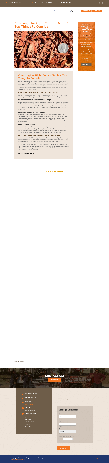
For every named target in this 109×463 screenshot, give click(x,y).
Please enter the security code (66, 436)
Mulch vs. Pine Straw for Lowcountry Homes (86, 28)
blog (87, 35)
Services (38, 11)
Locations (54, 11)
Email (27, 407)
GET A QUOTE (86, 10)
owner (83, 34)
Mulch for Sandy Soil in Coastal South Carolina (30, 289)
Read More (86, 64)
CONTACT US (54, 379)
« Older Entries (19, 361)
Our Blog (69, 11)
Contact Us (62, 11)
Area (60, 414)
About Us (31, 11)
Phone (28, 402)
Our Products (47, 11)
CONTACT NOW (63, 448)
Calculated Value (63, 428)
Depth (61, 421)
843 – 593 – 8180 (29, 404)
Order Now (97, 10)
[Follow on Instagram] (102, 3)
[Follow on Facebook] (99, 3)
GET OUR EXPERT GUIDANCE (26, 154)
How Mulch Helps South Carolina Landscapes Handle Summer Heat (36, 351)
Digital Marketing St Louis (18, 459)
